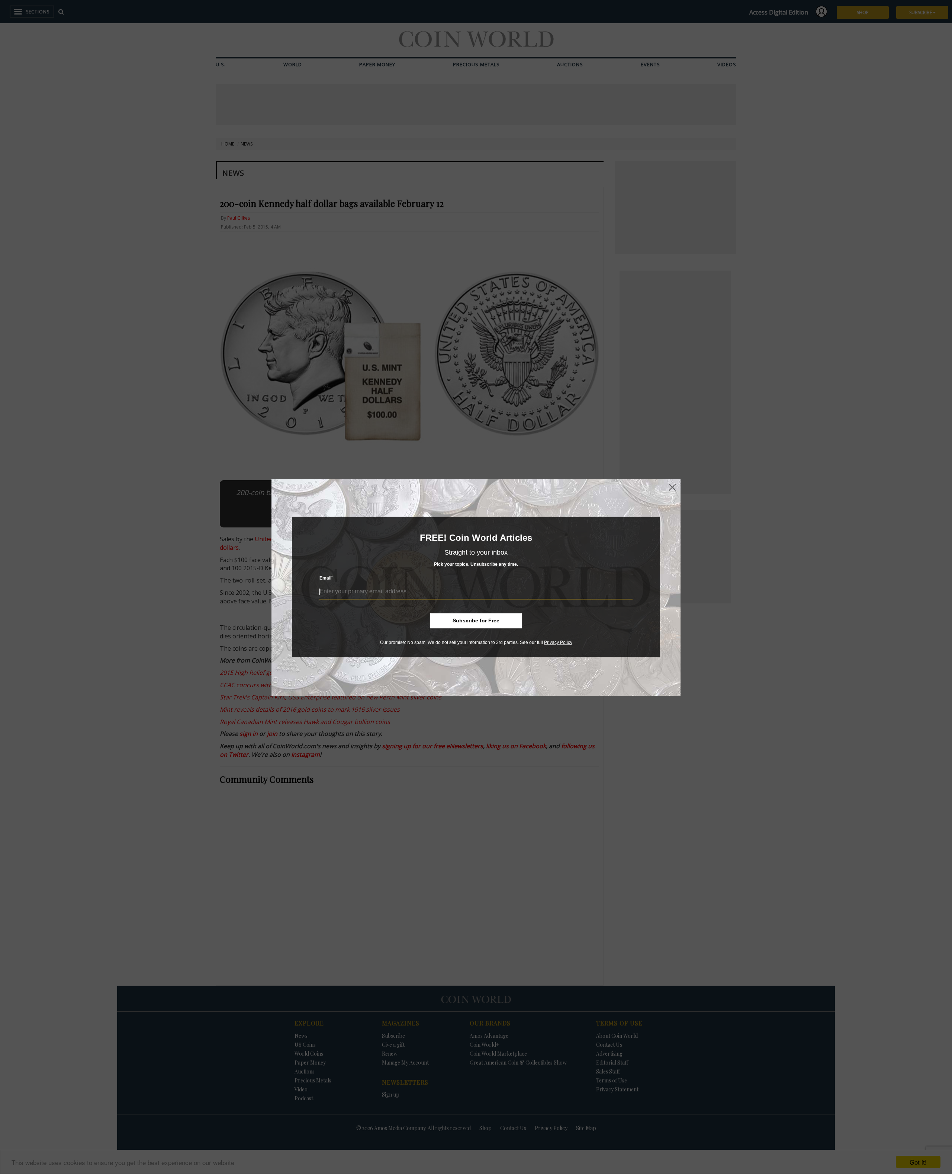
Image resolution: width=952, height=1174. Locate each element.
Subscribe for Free (476, 620)
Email (326, 578)
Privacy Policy (558, 642)
